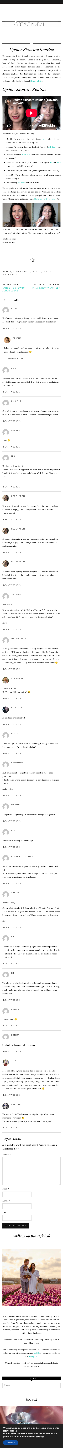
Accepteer (10, 1442)
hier (44, 139)
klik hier (52, 147)
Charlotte (17, 678)
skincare (36, 272)
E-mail (6, 1201)
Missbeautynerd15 (22, 856)
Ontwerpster (19, 638)
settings (40, 1436)
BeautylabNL (36, 81)
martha (15, 805)
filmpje (7, 272)
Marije (15, 368)
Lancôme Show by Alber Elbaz (13, 287)
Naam (5, 1189)
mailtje (37, 1353)
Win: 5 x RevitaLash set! (46, 286)
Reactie (6, 1154)
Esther (15, 1035)
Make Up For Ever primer (45, 199)
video (15, 274)
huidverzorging (22, 272)
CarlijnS (16, 1104)
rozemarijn (18, 496)
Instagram (33, 1356)
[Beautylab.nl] (31, 17)
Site (4, 1212)
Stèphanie (17, 708)
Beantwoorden (12, 328)
